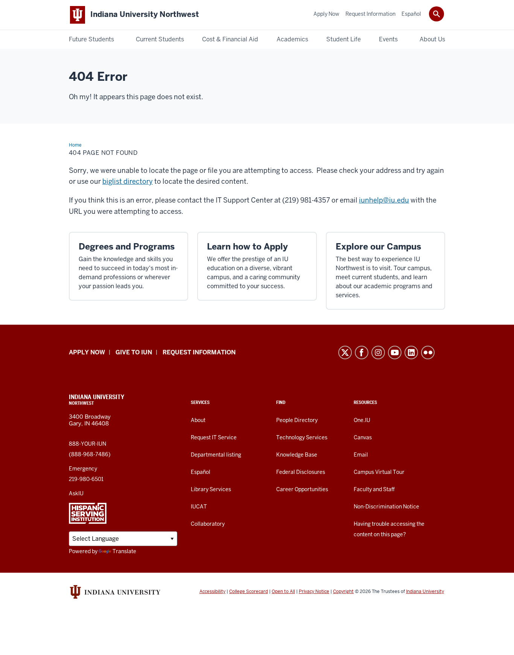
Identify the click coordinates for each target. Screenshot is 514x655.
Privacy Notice (314, 591)
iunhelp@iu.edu (384, 200)
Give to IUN (134, 352)
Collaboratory (208, 523)
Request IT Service (214, 437)
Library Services (211, 489)
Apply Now (87, 352)
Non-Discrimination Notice (386, 506)
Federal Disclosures (300, 472)
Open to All (283, 591)
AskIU (76, 493)
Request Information (199, 352)
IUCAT (199, 506)
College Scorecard (248, 591)
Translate (124, 551)
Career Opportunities (302, 489)
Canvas (363, 437)
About (198, 420)
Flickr (428, 352)
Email (361, 454)
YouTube (394, 352)
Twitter (345, 352)
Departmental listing (216, 454)
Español (200, 472)
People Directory (297, 420)
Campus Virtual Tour (379, 472)
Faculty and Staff (374, 489)
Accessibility (212, 591)
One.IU (362, 420)
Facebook (361, 352)
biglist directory (127, 181)
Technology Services (301, 437)
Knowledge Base (296, 454)
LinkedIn (411, 352)
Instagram (378, 352)
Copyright (343, 591)
